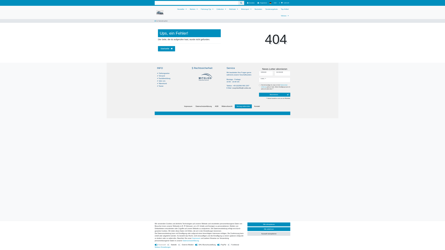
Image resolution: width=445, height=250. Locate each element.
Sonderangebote (271, 9)
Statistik (174, 245)
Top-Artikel (285, 9)
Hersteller (181, 9)
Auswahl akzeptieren (269, 234)
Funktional (235, 245)
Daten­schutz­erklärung (204, 106)
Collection (220, 9)
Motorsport (245, 9)
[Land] (270, 3)
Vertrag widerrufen (243, 106)
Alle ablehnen (269, 229)
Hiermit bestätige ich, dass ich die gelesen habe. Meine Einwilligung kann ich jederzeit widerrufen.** (275, 87)
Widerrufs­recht (227, 106)
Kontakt (257, 106)
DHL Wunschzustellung (207, 245)
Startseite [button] (165, 48)
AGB (216, 106)
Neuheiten (258, 9)
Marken (193, 9)
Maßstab (232, 9)
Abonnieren (274, 94)
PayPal (223, 245)
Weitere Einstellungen (163, 247)
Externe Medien (188, 245)
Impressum (188, 106)
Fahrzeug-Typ (206, 9)
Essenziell (162, 245)
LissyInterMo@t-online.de (241, 88)
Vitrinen (284, 16)
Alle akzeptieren (269, 224)
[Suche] (241, 3)
